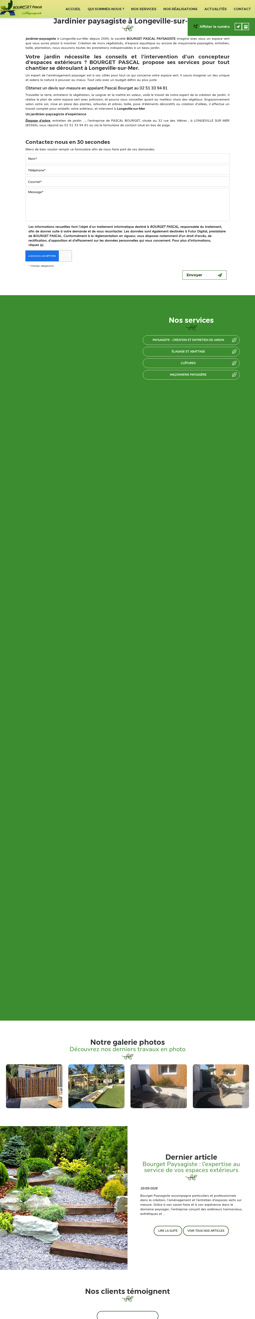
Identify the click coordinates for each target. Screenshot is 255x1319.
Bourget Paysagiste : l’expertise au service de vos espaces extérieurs (191, 1167)
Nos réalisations (180, 9)
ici (41, 244)
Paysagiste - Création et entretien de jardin (188, 340)
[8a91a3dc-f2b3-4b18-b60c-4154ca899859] (158, 1086)
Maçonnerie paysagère (188, 375)
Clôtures (188, 363)
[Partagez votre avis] (245, 26)
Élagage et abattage (188, 351)
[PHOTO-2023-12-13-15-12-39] (96, 1086)
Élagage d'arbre (38, 120)
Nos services (143, 9)
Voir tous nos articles (205, 1231)
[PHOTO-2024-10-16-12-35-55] (34, 1086)
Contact (242, 9)
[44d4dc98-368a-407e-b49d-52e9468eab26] (221, 1086)
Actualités (215, 9)
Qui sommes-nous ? (106, 9)
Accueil (73, 9)
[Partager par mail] (238, 26)
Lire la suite (168, 1231)
